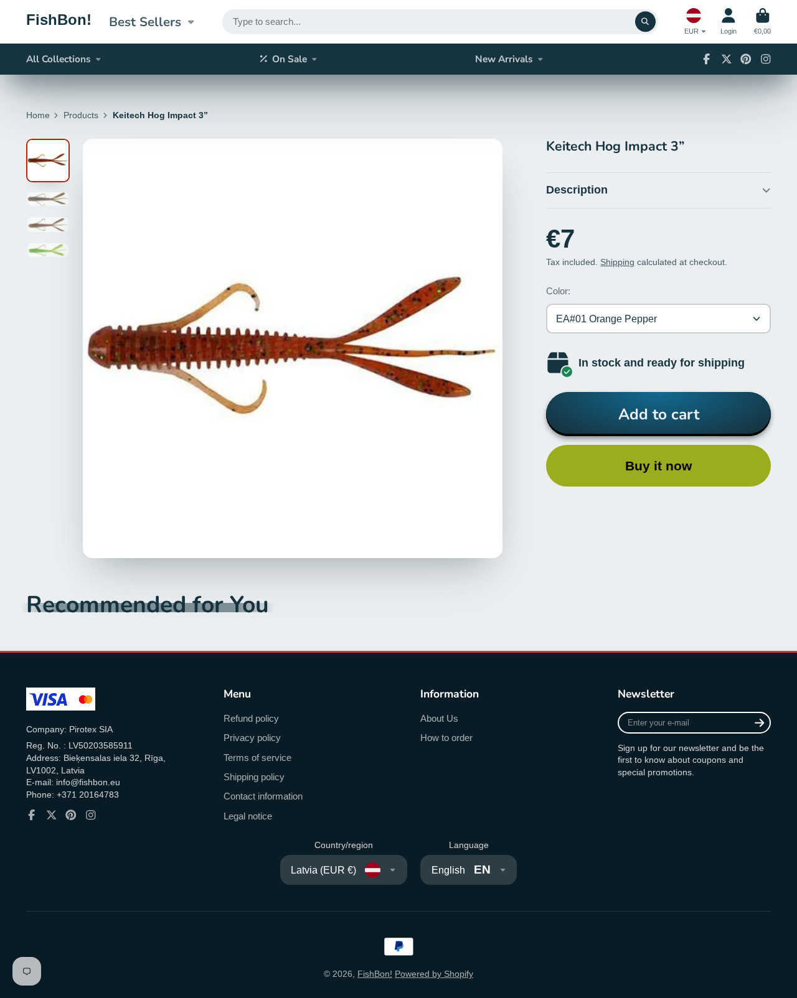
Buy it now (658, 466)
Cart (762, 21)
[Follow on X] (726, 59)
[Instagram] (765, 59)
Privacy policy (252, 737)
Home (38, 115)
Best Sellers (145, 21)
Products (81, 115)
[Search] (645, 21)
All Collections (58, 58)
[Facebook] (706, 59)
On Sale (289, 58)
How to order (446, 737)
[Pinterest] (746, 59)
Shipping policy (254, 777)
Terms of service (257, 757)
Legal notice (248, 816)
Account (728, 21)
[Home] (59, 22)
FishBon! (374, 974)
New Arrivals (504, 58)
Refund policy (251, 718)
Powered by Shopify (434, 974)
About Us (439, 718)
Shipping (617, 262)
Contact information (263, 796)
